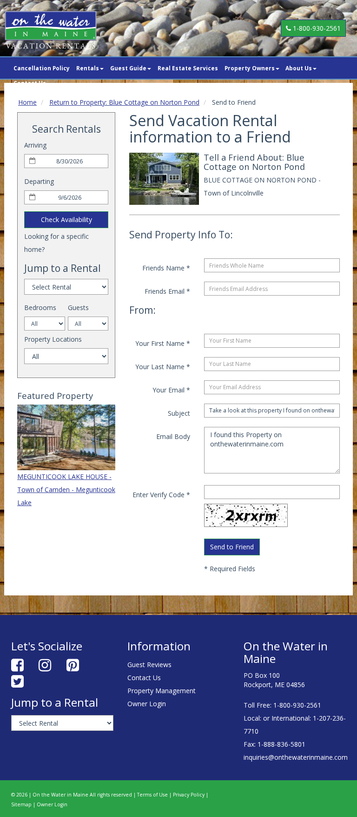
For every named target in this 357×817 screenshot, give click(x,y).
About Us (298, 68)
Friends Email (167, 291)
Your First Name (162, 343)
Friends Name (166, 267)
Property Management (161, 690)
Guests (78, 307)
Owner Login (146, 703)
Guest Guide (128, 68)
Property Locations (53, 339)
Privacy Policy (189, 794)
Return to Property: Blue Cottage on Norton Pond (124, 102)
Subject (179, 413)
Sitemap (21, 804)
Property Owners (250, 68)
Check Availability (66, 219)
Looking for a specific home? (56, 243)
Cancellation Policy (41, 68)
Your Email (171, 389)
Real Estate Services (188, 68)
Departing (39, 181)
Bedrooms (40, 307)
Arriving (35, 145)
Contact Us (144, 677)
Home (27, 102)
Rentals (87, 68)
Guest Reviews (149, 664)
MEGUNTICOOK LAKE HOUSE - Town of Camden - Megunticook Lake (66, 489)
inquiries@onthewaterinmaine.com (296, 757)
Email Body (173, 436)
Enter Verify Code (161, 494)
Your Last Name (162, 366)
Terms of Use (152, 794)
